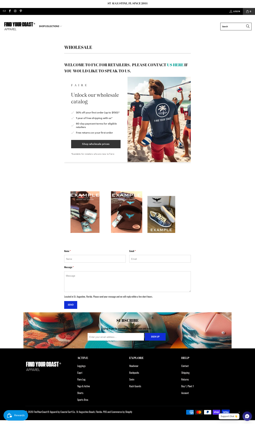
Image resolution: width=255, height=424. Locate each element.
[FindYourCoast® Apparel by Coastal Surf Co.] (19, 26)
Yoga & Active (83, 386)
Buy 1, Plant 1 (187, 386)
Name (67, 251)
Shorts (80, 393)
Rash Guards (135, 386)
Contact (185, 366)
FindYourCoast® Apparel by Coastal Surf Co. (54, 412)
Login (236, 11)
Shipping (185, 372)
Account (185, 393)
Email (132, 251)
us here (175, 64)
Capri (79, 372)
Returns (185, 379)
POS (105, 412)
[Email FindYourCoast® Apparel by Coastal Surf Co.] (4, 11)
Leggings (81, 366)
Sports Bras (82, 399)
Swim (131, 379)
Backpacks (134, 372)
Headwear (133, 366)
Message (69, 267)
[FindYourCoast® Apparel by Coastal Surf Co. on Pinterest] (20, 11)
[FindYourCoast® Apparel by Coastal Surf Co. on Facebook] (9, 11)
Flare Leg (81, 379)
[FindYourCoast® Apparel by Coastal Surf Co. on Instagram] (15, 11)
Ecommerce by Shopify (121, 412)
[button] (50, 26)
